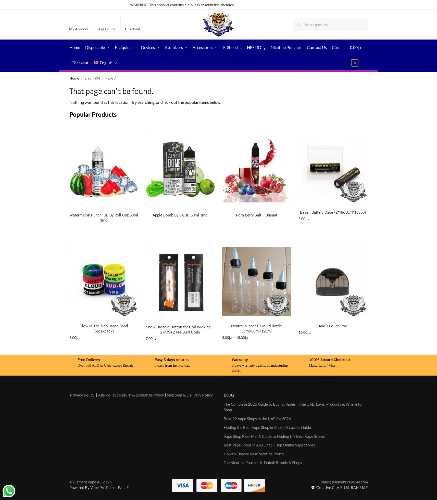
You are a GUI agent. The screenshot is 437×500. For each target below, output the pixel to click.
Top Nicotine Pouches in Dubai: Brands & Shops (263, 462)
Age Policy (106, 29)
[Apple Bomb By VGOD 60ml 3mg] (180, 168)
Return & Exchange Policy (141, 394)
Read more (180, 227)
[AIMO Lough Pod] (332, 281)
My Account (79, 29)
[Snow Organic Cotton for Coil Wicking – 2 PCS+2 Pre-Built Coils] (180, 282)
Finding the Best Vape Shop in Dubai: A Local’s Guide (267, 427)
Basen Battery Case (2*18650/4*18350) (333, 212)
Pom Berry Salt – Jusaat (256, 215)
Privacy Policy (82, 394)
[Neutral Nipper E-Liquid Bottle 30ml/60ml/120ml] (256, 281)
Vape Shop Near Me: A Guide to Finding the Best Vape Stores (274, 436)
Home (74, 78)
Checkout (132, 29)
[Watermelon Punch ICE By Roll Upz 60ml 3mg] (103, 168)
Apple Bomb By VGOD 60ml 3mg (180, 215)
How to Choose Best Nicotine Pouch (254, 454)
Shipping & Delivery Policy (190, 394)
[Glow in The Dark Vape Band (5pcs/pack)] (103, 281)
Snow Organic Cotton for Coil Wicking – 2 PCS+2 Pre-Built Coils (180, 330)
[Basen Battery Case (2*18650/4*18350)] (332, 168)
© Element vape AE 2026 (90, 482)
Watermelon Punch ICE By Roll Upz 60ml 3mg (103, 218)
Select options (104, 232)
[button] (359, 55)
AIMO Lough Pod (333, 326)
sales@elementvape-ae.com (344, 482)
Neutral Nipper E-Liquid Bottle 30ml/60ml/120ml (256, 329)
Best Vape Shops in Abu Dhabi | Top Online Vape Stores (269, 445)
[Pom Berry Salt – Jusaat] (256, 168)
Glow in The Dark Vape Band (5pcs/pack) (104, 329)
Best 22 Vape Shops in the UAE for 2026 (257, 418)
